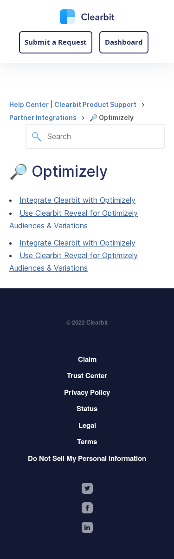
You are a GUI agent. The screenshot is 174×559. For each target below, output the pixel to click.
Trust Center (87, 375)
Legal (87, 425)
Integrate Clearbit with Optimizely (77, 200)
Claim (87, 359)
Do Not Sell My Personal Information (87, 458)
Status (87, 408)
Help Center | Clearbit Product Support (72, 104)
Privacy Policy (87, 392)
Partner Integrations (43, 117)
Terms (87, 441)
